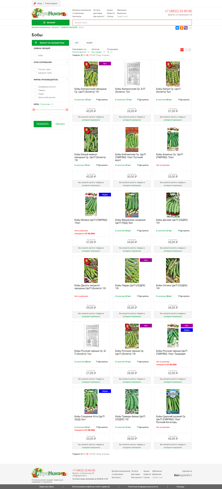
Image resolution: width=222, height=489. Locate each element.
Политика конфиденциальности (143, 487)
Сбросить (60, 124)
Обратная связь (46, 487)
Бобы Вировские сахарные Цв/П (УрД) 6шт (130, 221)
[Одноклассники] (181, 28)
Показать (43, 124)
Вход (39, 3)
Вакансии (121, 13)
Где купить (103, 99)
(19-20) (92, 55)
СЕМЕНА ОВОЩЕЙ (69, 27)
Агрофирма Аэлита (47, 87)
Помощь (180, 487)
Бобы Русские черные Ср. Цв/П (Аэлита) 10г (129, 352)
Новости (111, 13)
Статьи (110, 16)
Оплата (96, 10)
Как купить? (98, 16)
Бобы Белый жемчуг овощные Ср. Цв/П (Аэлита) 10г (90, 157)
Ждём (89, 43)
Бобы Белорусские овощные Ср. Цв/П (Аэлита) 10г (90, 90)
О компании (78, 13)
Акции (110, 10)
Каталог (55, 27)
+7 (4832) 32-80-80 (178, 11)
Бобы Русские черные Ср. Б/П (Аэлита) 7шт (90, 352)
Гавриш (41, 90)
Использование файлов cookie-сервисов (91, 487)
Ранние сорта (44, 69)
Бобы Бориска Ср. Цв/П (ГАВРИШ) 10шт (169, 156)
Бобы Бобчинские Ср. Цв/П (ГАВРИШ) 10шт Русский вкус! (130, 157)
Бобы (40, 55)
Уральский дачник (46, 97)
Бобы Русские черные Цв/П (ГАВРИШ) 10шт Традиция (171, 352)
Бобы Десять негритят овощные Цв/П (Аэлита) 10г (90, 287)
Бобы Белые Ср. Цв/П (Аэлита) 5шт (168, 90)
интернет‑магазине (91, 120)
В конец (105, 55)
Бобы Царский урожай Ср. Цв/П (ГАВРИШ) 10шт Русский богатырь (171, 419)
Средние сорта (45, 73)
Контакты (76, 16)
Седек (41, 94)
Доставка (97, 13)
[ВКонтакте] (177, 28)
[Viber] (186, 28)
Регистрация (51, 3)
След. (98, 55)
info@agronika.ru (79, 475)
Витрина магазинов (81, 10)
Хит (77, 43)
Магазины (122, 10)
